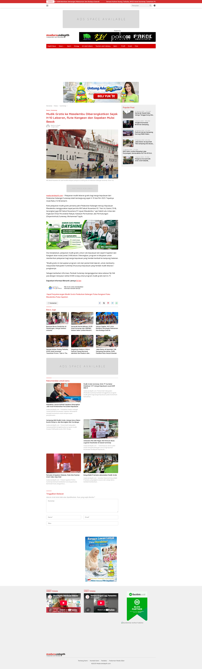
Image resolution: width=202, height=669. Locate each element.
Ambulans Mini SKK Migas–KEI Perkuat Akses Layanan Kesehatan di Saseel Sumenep (99, 442)
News (61, 46)
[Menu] (47, 5)
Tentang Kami (83, 661)
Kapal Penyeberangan (56, 294)
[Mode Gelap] (155, 5)
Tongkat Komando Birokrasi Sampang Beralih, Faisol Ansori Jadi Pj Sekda (144, 123)
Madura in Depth (55, 125)
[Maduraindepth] (57, 36)
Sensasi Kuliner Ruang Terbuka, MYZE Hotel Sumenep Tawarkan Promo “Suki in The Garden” (105, 2)
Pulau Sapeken (62, 297)
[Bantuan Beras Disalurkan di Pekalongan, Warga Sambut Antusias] (57, 318)
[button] (150, 5)
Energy (76, 46)
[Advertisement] (109, 64)
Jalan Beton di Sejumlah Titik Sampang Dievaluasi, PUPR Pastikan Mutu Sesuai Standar (106, 351)
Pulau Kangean (99, 294)
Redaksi (104, 661)
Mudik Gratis (70, 294)
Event (130, 46)
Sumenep (54, 110)
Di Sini (78, 281)
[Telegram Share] (112, 303)
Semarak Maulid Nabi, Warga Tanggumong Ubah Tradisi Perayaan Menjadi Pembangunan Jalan (144, 114)
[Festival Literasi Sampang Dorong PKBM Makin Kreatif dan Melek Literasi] (128, 134)
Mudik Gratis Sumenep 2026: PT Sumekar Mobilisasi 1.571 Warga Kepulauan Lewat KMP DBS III (99, 386)
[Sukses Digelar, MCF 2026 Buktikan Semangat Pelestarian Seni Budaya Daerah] (107, 318)
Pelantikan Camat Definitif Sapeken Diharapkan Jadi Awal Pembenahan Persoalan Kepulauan (63, 405)
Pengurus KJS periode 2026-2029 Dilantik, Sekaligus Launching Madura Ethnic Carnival (143, 160)
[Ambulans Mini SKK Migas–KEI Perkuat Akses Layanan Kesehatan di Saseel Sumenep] (101, 429)
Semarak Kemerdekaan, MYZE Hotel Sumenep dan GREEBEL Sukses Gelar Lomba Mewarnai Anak (82, 328)
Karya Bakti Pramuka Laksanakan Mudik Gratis (100, 475)
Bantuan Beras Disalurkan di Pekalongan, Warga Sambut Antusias (56, 328)
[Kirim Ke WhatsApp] (116, 303)
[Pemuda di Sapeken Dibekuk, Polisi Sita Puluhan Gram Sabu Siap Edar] (63, 463)
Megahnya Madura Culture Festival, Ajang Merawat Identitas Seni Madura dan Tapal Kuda (80, 351)
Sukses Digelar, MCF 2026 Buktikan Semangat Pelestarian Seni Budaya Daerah (107, 328)
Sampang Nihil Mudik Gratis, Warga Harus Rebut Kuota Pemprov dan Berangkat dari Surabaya (63, 421)
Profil (123, 46)
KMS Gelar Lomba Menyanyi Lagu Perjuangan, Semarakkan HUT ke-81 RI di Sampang (137, 152)
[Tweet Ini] (104, 303)
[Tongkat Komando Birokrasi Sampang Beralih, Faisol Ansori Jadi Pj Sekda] (128, 124)
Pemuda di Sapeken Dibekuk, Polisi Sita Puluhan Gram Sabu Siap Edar (63, 476)
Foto (136, 46)
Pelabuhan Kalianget (84, 294)
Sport (69, 46)
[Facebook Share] (99, 303)
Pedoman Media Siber (117, 661)
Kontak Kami (94, 661)
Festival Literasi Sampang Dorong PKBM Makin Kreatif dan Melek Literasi (144, 133)
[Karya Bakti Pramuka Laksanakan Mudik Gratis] (101, 463)
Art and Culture (87, 46)
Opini (115, 46)
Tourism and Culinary (103, 46)
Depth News (52, 46)
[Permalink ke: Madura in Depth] (48, 126)
